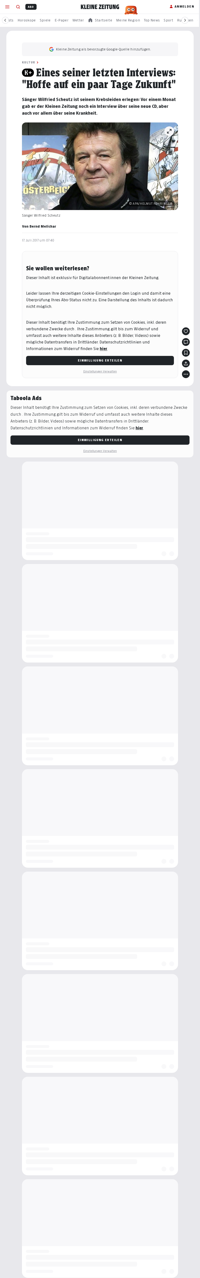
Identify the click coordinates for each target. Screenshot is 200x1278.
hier (103, 349)
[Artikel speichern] (186, 353)
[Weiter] (184, 20)
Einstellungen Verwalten (100, 371)
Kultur (28, 62)
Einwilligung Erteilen (100, 360)
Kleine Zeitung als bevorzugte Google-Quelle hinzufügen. (103, 49)
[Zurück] (5, 20)
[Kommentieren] (186, 342)
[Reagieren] (186, 331)
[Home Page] (100, 6)
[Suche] (18, 6)
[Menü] (7, 6)
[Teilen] (186, 363)
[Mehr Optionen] (186, 374)
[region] (100, 20)
